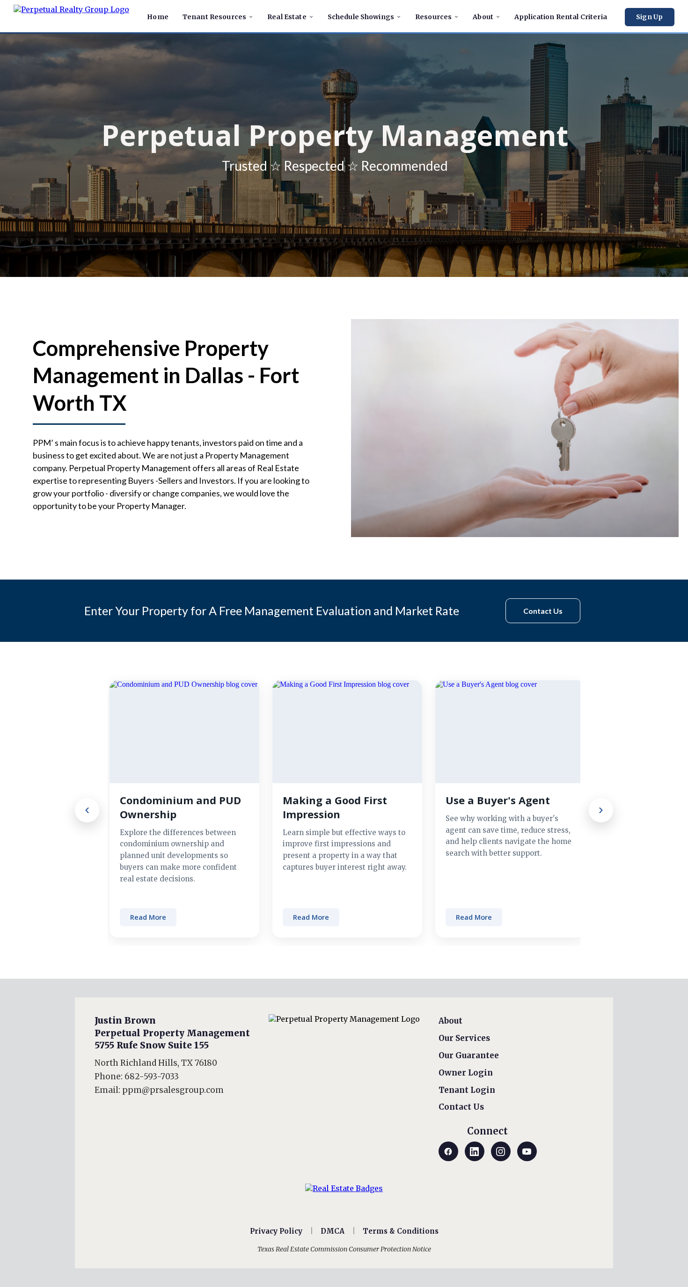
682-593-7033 (151, 1076)
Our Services (464, 1038)
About (450, 1021)
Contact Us (461, 1107)
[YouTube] (527, 1151)
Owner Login (466, 1073)
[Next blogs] (601, 810)
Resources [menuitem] (433, 17)
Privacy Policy (276, 1231)
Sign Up (649, 17)
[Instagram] (501, 1151)
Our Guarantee (469, 1055)
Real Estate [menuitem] (287, 17)
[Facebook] (448, 1151)
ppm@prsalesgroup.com (173, 1090)
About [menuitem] (483, 17)
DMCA (332, 1231)
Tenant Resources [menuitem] (214, 17)
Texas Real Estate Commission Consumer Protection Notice (344, 1249)
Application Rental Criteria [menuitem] (560, 17)
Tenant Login (467, 1090)
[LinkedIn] (474, 1151)
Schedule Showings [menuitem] (361, 17)
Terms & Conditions (401, 1231)
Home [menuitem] (157, 17)
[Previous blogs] (87, 810)
